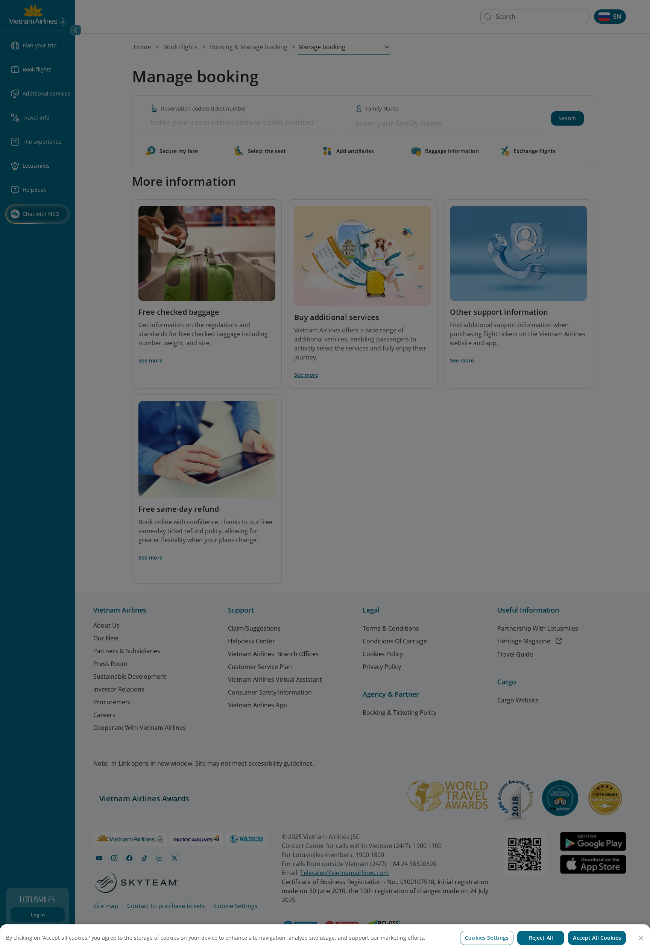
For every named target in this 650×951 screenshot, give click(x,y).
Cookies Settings (487, 937)
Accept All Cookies (597, 937)
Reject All (541, 937)
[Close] (641, 938)
